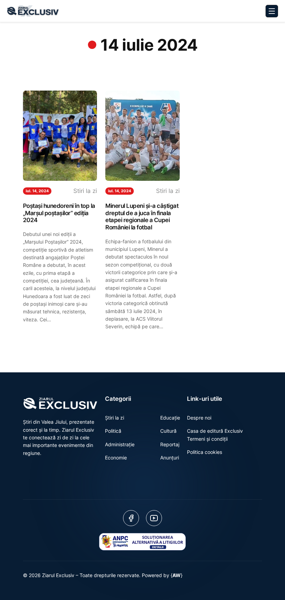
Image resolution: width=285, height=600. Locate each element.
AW (176, 575)
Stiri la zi (85, 190)
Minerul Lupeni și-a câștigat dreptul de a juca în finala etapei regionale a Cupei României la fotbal (141, 216)
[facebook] (131, 518)
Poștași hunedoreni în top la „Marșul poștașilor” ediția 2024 (59, 212)
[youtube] (154, 518)
